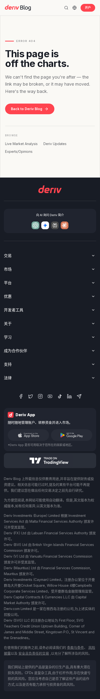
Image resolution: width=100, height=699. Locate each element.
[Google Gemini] (45, 225)
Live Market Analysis (21, 144)
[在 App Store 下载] (28, 435)
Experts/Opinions (19, 151)
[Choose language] (74, 7)
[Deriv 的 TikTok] (60, 396)
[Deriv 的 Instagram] (40, 396)
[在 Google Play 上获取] (71, 435)
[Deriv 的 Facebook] (21, 396)
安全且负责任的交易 (33, 653)
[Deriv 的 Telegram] (79, 396)
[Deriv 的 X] (30, 396)
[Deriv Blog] (18, 8)
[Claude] (64, 225)
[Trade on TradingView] (50, 460)
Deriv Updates (55, 144)
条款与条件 (75, 647)
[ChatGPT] (35, 225)
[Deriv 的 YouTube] (50, 396)
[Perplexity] (55, 225)
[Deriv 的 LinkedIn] (69, 396)
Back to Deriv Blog (26, 109)
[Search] (66, 8)
